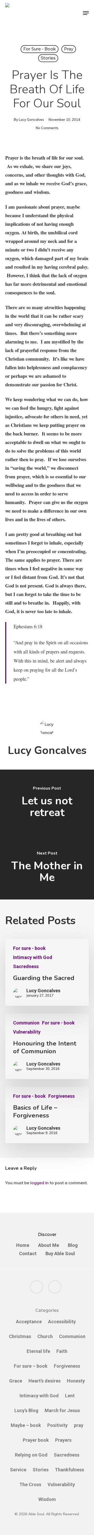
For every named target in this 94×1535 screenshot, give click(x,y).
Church (45, 1336)
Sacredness (26, 966)
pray (68, 49)
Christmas (20, 1336)
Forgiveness (61, 1096)
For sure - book (39, 49)
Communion (26, 1023)
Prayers (63, 1440)
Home (22, 1245)
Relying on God (31, 1455)
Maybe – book (26, 1425)
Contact (28, 1253)
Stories (48, 58)
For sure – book (31, 1366)
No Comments (47, 128)
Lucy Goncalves (31, 119)
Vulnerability (26, 1032)
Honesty (76, 1381)
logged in (39, 1182)
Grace (15, 1381)
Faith (61, 1351)
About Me (48, 1245)
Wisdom (47, 1499)
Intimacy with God (32, 957)
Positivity (57, 1425)
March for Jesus (62, 1410)
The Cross (30, 1484)
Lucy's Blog (26, 1410)
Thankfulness (69, 1469)
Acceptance (29, 1321)
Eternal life (38, 1351)
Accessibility (62, 1321)
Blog (73, 1245)
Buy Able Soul (60, 1253)
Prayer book (36, 1440)
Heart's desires (44, 1381)
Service (18, 1469)
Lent (70, 1395)
